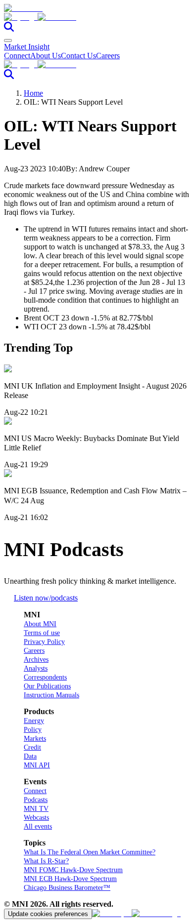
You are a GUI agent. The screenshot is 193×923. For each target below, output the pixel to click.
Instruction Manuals (51, 695)
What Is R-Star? (46, 861)
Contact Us (78, 55)
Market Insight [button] (26, 46)
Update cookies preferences (48, 914)
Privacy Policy (44, 641)
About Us (45, 55)
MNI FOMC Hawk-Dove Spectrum (73, 870)
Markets (35, 738)
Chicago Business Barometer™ (67, 887)
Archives (36, 659)
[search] (9, 29)
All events (38, 826)
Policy (33, 729)
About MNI (40, 624)
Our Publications (47, 686)
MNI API (37, 765)
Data (30, 756)
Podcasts (36, 799)
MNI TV (36, 808)
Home (33, 93)
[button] (96, 17)
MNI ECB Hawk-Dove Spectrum (70, 879)
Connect (17, 55)
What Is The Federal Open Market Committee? (89, 852)
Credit (32, 747)
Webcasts (36, 817)
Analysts (36, 668)
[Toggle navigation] (8, 40)
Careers (108, 55)
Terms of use (42, 633)
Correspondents (45, 677)
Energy (34, 720)
